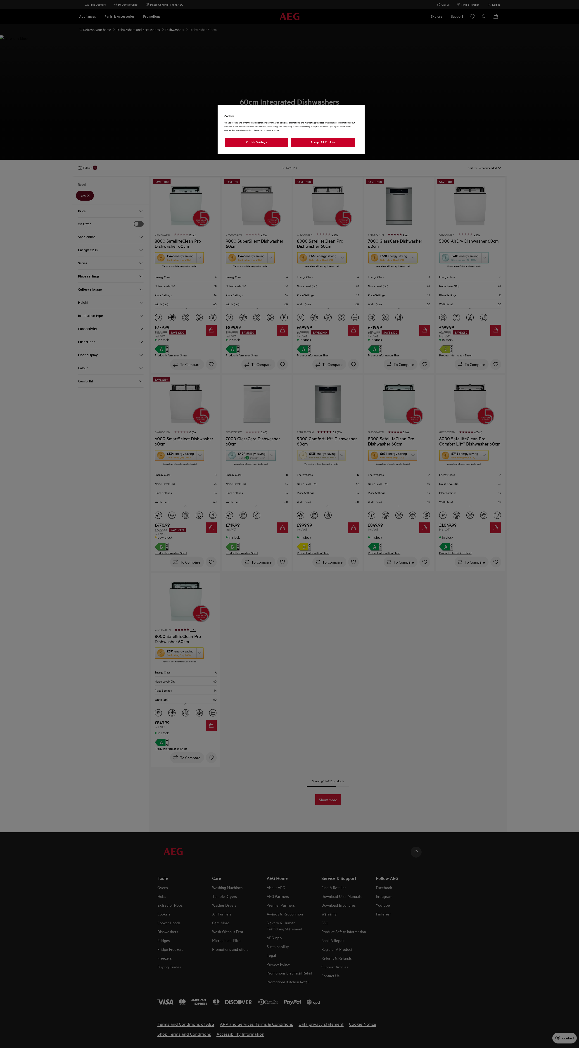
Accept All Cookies (323, 142)
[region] (291, 129)
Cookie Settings (256, 142)
